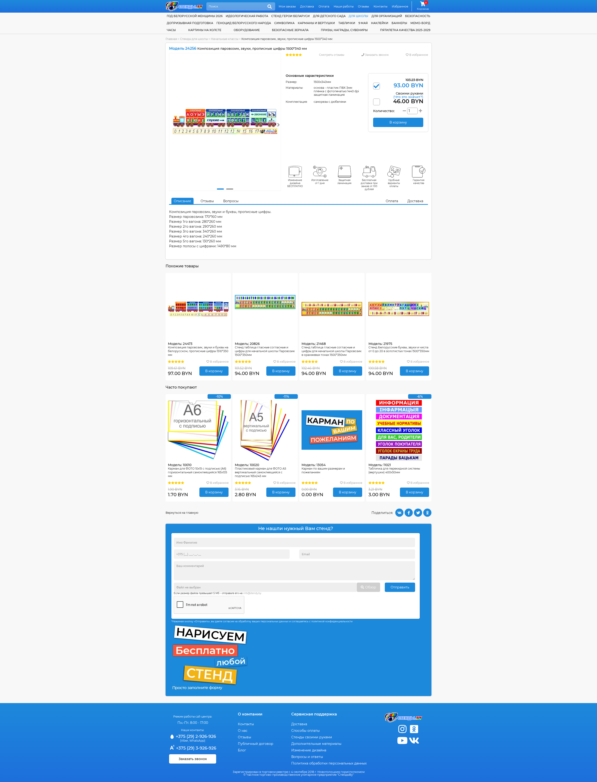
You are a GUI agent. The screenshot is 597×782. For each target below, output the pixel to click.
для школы (358, 16)
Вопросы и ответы (307, 757)
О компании (250, 714)
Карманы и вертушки (316, 23)
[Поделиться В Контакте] (399, 513)
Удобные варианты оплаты (394, 183)
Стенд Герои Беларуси (290, 16)
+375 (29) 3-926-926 (195, 748)
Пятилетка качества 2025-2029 (405, 30)
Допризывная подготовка (190, 23)
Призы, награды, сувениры (344, 30)
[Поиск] (269, 6)
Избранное (400, 6)
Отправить (400, 587)
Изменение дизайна (308, 750)
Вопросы (231, 201)
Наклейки (379, 23)
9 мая (363, 23)
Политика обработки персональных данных (329, 763)
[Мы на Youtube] (402, 740)
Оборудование (247, 30)
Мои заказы (287, 6)
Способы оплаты (305, 731)
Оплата (324, 6)
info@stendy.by (252, 593)
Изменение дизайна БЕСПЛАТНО (295, 183)
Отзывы (363, 6)
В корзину (214, 371)
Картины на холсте (204, 30)
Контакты (380, 6)
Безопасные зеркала (290, 30)
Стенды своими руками (311, 737)
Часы (171, 30)
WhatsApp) (197, 740)
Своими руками (408, 95)
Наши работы (344, 6)
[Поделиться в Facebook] (409, 513)
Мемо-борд (420, 23)
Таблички (346, 23)
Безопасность (417, 16)
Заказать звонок (376, 55)
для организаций (386, 16)
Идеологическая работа (247, 16)
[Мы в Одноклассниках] (414, 729)
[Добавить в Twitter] (418, 513)
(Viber (184, 740)
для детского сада (329, 16)
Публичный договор (255, 744)
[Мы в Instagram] (402, 729)
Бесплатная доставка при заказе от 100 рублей (369, 185)
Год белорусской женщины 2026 (194, 16)
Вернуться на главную (182, 512)
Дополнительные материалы (316, 744)
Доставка (307, 6)
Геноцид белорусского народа (243, 23)
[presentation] (278, 125)
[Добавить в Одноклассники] (427, 513)
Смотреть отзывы (331, 55)
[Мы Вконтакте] (414, 740)
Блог (242, 750)
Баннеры (399, 23)
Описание (182, 201)
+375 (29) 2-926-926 (195, 736)
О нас (242, 731)
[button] (220, 189)
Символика (284, 23)
